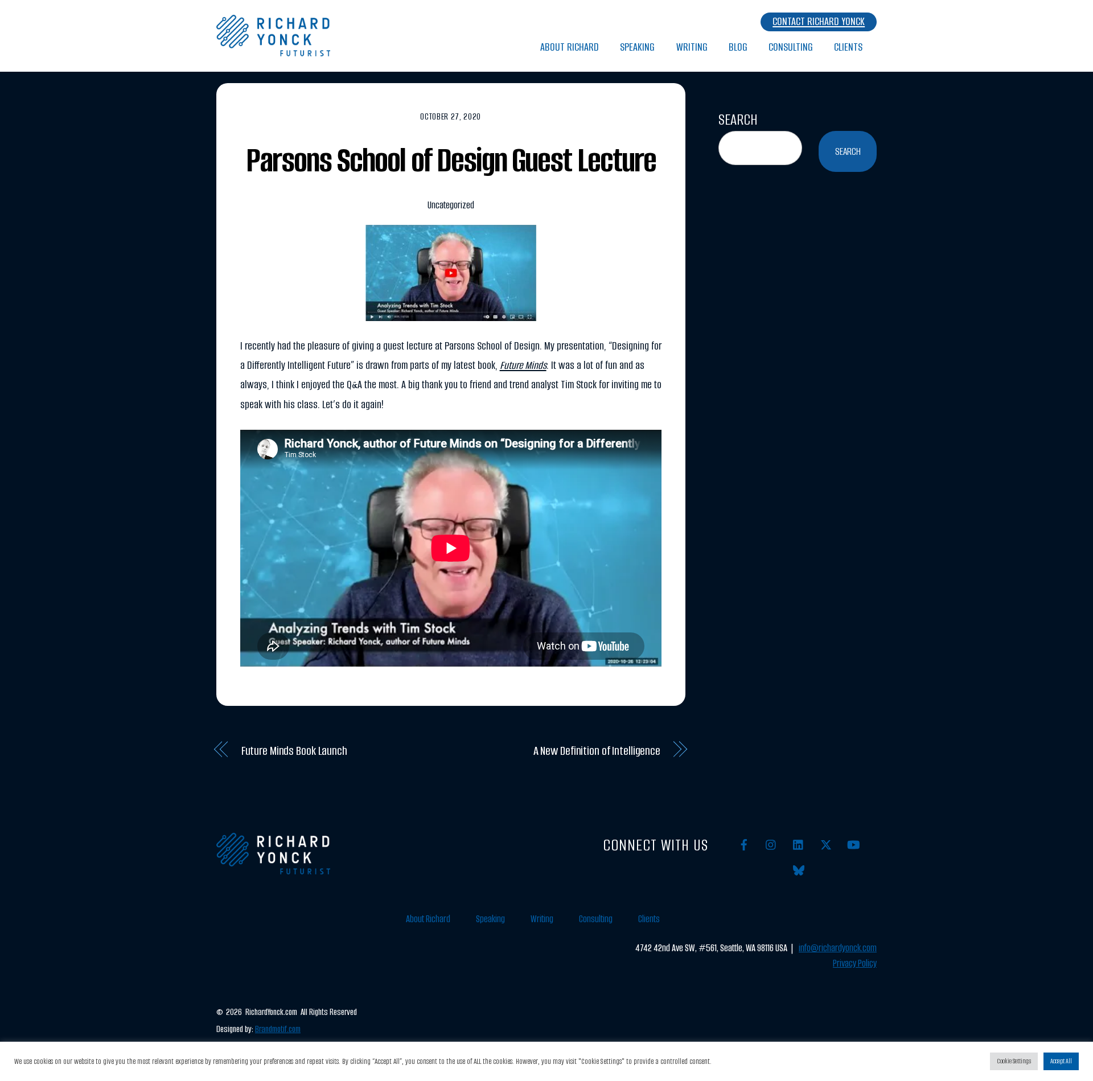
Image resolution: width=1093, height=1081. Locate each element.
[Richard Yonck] (273, 50)
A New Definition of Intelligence (596, 750)
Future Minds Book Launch (294, 750)
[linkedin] (798, 843)
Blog (738, 47)
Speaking (637, 47)
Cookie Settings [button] (1014, 1061)
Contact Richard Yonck (819, 21)
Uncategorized (451, 205)
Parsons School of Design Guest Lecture (451, 160)
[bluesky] (798, 869)
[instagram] (771, 843)
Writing (692, 47)
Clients (848, 47)
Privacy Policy (855, 963)
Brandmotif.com (278, 1029)
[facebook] (744, 843)
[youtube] (853, 843)
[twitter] (826, 843)
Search (738, 119)
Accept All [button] (1061, 1061)
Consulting (791, 47)
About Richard (569, 47)
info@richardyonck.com (838, 948)
